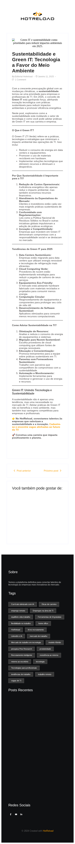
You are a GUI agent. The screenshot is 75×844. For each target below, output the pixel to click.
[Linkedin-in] (21, 814)
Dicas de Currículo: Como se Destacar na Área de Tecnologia (24, 524)
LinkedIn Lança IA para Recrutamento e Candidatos (32, 774)
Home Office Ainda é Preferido (27, 759)
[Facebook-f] (10, 814)
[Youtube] (16, 814)
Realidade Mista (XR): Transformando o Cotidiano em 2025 (32, 793)
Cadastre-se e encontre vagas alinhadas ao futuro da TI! (36, 427)
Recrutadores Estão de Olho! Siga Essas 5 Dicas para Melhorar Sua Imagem (48, 522)
